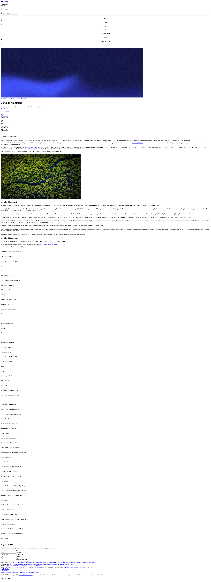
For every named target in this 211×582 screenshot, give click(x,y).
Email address (19, 554)
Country (27, 561)
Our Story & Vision (16, 567)
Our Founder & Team (27, 567)
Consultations (7, 565)
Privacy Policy (21, 572)
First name (18, 551)
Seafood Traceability (48, 564)
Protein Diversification (13, 564)
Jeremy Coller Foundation (25, 575)
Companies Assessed (90, 562)
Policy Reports (22, 565)
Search (90, 567)
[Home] (4, 3)
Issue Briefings (15, 565)
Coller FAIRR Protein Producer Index (20, 562)
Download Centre (80, 562)
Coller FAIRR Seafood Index (38, 562)
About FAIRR (7, 567)
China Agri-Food (68, 564)
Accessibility (14, 572)
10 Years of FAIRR (77, 567)
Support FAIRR (68, 567)
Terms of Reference (30, 572)
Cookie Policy (39, 572)
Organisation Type (22, 559)
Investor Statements (10, 98)
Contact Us (85, 567)
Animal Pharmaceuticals (25, 564)
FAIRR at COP (30, 565)
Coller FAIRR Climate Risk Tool (54, 562)
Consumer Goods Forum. (50, 244)
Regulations (38, 565)
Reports (74, 562)
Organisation (19, 558)
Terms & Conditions (6, 572)
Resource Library (67, 562)
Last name (18, 552)
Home (2, 98)
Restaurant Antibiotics (37, 564)
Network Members (38, 567)
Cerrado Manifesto (21, 98)
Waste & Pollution (59, 564)
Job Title (18, 556)
